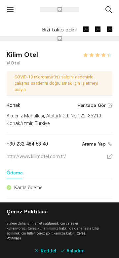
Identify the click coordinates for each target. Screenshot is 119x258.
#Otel (13, 63)
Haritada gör (95, 105)
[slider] (97, 54)
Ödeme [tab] (15, 173)
